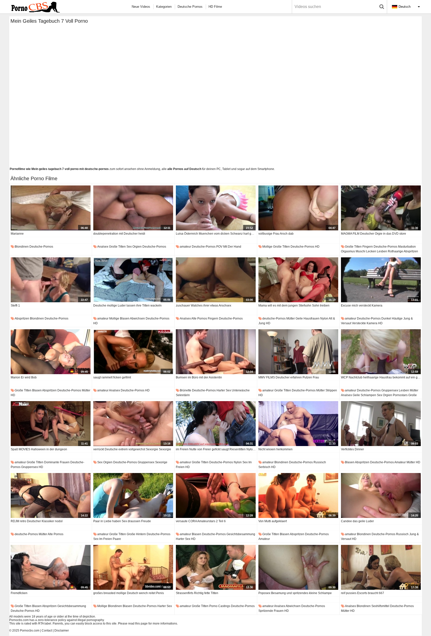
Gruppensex (389, 390)
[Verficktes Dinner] (381, 423)
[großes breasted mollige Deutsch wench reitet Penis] (133, 567)
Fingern (367, 246)
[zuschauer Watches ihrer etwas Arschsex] (216, 279)
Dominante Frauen (57, 462)
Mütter (290, 318)
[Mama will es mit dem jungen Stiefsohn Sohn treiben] (298, 279)
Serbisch (264, 467)
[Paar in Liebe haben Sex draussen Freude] (133, 495)
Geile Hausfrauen (308, 318)
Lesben (382, 251)
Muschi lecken (366, 251)
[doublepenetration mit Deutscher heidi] (133, 207)
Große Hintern (136, 534)
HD (317, 246)
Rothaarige (395, 251)
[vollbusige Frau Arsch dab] (298, 207)
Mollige (267, 246)
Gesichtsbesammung (240, 534)
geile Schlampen (364, 395)
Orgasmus (348, 251)
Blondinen (22, 246)
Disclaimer (61, 630)
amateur (185, 246)
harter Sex (223, 390)
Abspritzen (411, 251)
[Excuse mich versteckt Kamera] (381, 279)
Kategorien (164, 6)
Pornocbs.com (29, 630)
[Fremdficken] (51, 567)
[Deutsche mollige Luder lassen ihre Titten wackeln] (133, 279)
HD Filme (215, 6)
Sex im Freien (102, 539)
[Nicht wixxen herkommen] (298, 423)
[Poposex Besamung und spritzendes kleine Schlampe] (298, 567)
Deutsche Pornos (190, 6)
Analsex (102, 246)
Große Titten (117, 246)
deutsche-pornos (41, 246)
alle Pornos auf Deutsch (184, 169)
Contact (47, 630)
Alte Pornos (199, 318)
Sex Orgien (134, 246)
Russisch (320, 462)
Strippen (331, 390)
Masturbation (407, 246)
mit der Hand (232, 246)
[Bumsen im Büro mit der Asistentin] (216, 351)
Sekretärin (183, 395)
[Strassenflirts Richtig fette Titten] (216, 567)
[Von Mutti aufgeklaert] (298, 495)
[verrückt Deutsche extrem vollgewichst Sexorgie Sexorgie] (133, 423)
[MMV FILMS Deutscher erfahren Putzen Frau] (298, 351)
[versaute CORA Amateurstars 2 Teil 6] (216, 495)
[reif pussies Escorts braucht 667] (381, 567)
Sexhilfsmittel (380, 606)
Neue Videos (141, 6)
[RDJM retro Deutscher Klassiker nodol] (51, 495)
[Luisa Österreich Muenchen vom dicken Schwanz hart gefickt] (216, 207)
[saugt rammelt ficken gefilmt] (133, 351)
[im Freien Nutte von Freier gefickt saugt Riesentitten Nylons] (216, 423)
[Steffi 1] (51, 279)
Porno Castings (219, 606)
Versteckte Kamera (364, 323)
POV (219, 246)
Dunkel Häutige (392, 318)
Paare (117, 539)
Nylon (324, 318)
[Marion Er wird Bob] (51, 351)
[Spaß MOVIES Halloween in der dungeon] (51, 423)
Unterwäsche (241, 390)
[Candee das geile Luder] (381, 495)
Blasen (124, 318)
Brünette (185, 390)
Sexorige (161, 462)
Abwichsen (137, 318)
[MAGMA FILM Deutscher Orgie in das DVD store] (381, 207)
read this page (138, 623)
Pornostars (400, 395)
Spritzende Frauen (271, 611)
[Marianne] (51, 207)
